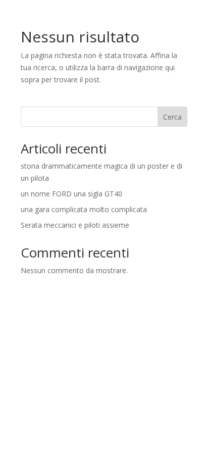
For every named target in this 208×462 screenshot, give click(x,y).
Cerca (172, 117)
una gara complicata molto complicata (84, 209)
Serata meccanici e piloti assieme (75, 225)
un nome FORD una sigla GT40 (71, 193)
